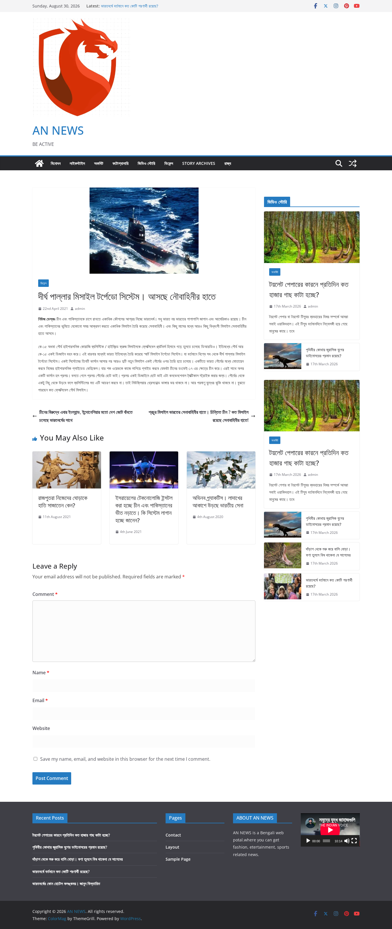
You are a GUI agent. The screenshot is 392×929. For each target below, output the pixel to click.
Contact (173, 835)
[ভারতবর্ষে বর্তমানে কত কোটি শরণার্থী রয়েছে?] (282, 587)
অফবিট (98, 163)
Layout (172, 847)
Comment (45, 594)
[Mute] (347, 841)
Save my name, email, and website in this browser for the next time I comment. (125, 759)
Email (40, 700)
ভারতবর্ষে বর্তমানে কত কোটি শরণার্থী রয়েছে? (129, 6)
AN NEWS (58, 130)
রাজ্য (227, 163)
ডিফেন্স (168, 163)
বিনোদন (56, 163)
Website (41, 728)
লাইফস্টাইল (77, 163)
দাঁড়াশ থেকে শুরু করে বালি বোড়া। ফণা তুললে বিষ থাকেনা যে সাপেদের (328, 552)
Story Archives (198, 163)
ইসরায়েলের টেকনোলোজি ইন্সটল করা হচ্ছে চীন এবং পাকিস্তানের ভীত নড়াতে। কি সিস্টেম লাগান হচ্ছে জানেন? (143, 509)
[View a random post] (353, 163)
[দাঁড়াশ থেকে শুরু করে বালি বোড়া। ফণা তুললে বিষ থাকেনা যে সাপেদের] (282, 556)
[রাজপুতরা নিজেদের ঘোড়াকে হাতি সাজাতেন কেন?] (66, 455)
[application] (330, 830)
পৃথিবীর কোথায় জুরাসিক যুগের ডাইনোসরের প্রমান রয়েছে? (325, 352)
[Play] (308, 841)
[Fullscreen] (354, 841)
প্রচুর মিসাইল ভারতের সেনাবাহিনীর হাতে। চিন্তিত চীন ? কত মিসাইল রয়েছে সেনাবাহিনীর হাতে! (199, 416)
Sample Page (178, 859)
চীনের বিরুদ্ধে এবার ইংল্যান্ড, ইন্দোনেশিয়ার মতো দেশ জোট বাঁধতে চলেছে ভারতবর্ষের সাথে (86, 416)
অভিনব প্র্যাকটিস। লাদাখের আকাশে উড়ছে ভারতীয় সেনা (218, 501)
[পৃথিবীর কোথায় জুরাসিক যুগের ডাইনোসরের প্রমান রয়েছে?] (282, 357)
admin (80, 308)
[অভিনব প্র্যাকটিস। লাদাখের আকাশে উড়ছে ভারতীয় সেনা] (221, 455)
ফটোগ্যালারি (120, 163)
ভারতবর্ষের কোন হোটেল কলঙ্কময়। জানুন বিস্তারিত (66, 883)
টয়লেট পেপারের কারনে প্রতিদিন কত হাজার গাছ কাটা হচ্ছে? (308, 289)
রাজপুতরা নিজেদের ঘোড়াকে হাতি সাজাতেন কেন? (62, 501)
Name (40, 672)
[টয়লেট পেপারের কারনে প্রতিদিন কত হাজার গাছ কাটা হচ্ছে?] (312, 237)
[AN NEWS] (39, 163)
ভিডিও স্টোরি (146, 163)
